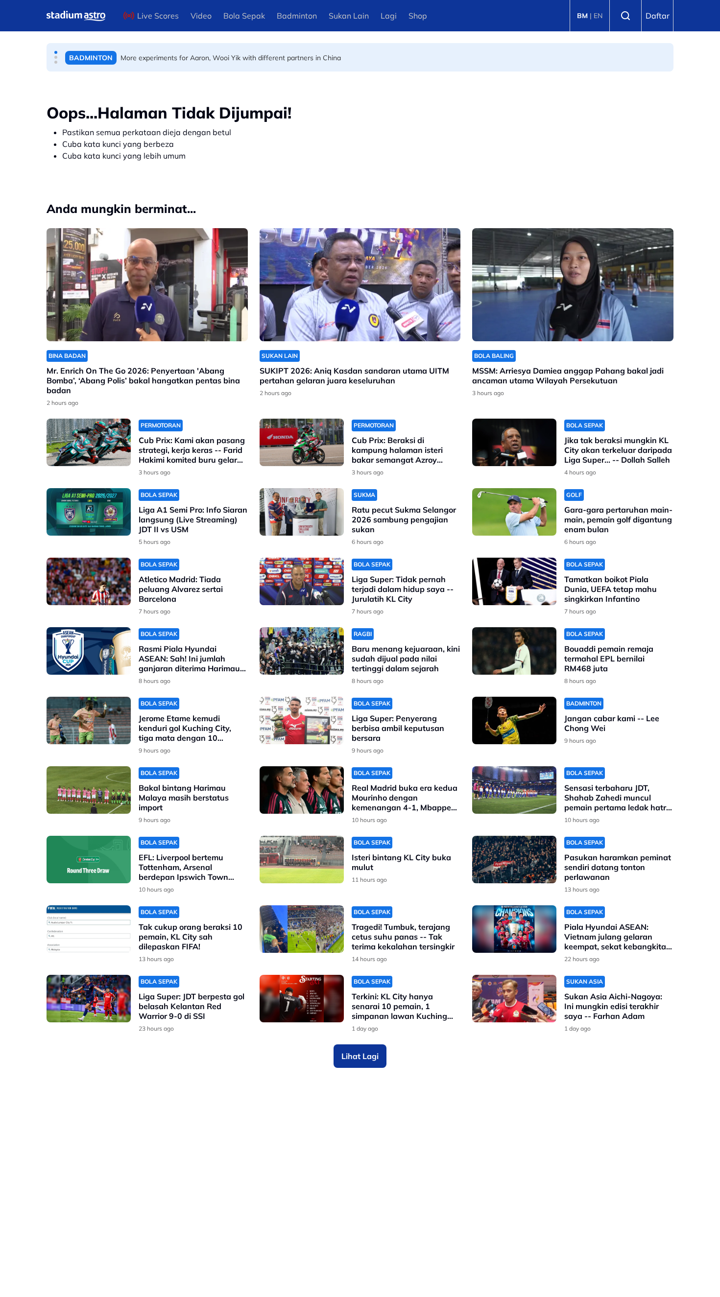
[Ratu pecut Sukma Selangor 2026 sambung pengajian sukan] (302, 512)
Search (625, 15)
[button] (55, 52)
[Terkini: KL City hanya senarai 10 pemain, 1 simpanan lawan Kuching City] (302, 998)
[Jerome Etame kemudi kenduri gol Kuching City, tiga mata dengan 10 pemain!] (89, 720)
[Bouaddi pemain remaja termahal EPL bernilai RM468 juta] (514, 651)
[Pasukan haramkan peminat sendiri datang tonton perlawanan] (514, 859)
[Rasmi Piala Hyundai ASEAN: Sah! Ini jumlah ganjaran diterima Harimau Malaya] (89, 651)
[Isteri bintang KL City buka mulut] (302, 859)
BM (582, 15)
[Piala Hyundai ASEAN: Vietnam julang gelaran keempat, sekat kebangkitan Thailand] (514, 929)
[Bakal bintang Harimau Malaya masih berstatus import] (89, 790)
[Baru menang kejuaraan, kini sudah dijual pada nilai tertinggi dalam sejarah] (302, 651)
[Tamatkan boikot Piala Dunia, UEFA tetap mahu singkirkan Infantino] (514, 581)
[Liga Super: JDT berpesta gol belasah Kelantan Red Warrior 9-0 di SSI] (89, 998)
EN (598, 15)
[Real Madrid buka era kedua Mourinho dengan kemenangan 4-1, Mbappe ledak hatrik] (302, 790)
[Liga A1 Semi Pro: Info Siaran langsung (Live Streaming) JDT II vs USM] (89, 512)
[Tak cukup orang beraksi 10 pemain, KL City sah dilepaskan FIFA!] (89, 929)
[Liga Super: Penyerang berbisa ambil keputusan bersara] (302, 720)
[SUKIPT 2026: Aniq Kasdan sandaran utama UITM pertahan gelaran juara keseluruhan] (360, 284)
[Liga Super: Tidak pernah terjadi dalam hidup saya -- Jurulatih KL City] (302, 581)
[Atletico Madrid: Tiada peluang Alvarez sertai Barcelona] (89, 581)
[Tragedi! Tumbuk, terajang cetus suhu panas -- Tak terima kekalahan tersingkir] (302, 929)
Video (201, 16)
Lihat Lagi (360, 1056)
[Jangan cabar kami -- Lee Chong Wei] (514, 720)
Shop (417, 16)
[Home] (76, 15)
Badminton (297, 16)
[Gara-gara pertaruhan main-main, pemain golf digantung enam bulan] (514, 512)
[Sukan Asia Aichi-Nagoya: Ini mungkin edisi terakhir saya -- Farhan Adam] (514, 998)
